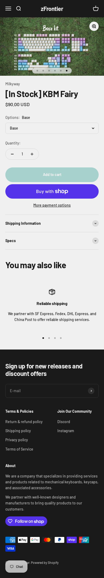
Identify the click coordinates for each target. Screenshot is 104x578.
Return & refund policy (24, 421)
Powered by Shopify (45, 562)
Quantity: (13, 143)
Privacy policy (16, 439)
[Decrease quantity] (12, 154)
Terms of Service (19, 449)
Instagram (65, 430)
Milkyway (12, 84)
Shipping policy (18, 430)
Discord (63, 421)
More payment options (52, 205)
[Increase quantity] (32, 154)
